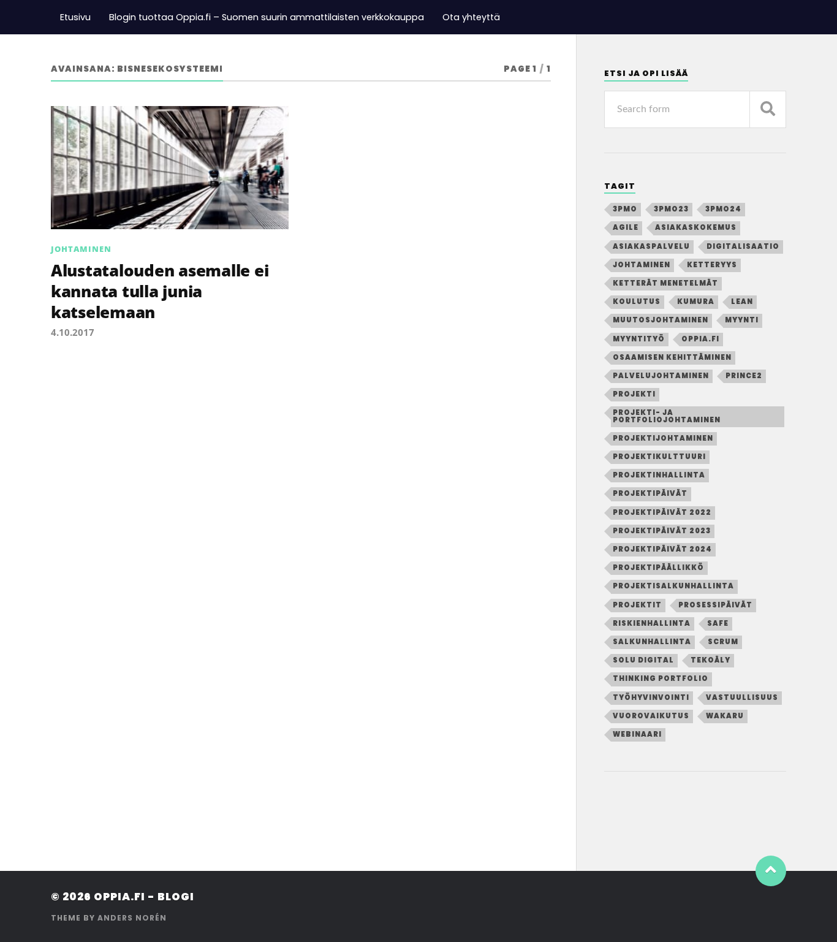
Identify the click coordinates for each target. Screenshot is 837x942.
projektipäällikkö (658, 567)
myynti (742, 320)
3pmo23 (671, 209)
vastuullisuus (742, 697)
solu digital (643, 660)
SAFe (718, 623)
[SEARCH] (767, 109)
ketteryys (712, 265)
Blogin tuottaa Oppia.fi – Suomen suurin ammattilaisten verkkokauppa (266, 17)
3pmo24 (723, 209)
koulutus (637, 301)
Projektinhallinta (659, 475)
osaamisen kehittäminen (672, 357)
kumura (695, 301)
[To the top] (771, 871)
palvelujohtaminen (661, 376)
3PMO (625, 209)
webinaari (637, 734)
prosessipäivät (715, 605)
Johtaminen (81, 248)
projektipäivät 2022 (662, 512)
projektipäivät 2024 (662, 549)
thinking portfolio (660, 678)
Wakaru (725, 716)
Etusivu (75, 17)
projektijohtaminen (663, 438)
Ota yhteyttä (471, 17)
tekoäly (710, 660)
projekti (634, 394)
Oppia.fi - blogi (144, 896)
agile (625, 227)
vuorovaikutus (651, 716)
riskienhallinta (652, 623)
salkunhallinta (652, 642)
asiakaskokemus (696, 227)
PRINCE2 (743, 376)
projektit (637, 605)
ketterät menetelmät (665, 283)
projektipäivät (650, 493)
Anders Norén (132, 918)
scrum (723, 642)
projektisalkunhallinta (673, 586)
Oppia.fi (700, 339)
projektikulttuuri (659, 457)
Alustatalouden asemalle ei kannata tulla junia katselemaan (159, 291)
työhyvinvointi (651, 697)
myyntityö (639, 339)
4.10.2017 (72, 332)
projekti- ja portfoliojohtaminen (667, 416)
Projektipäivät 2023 (662, 531)
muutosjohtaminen (660, 320)
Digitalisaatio (742, 246)
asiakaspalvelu (651, 246)
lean (742, 301)
